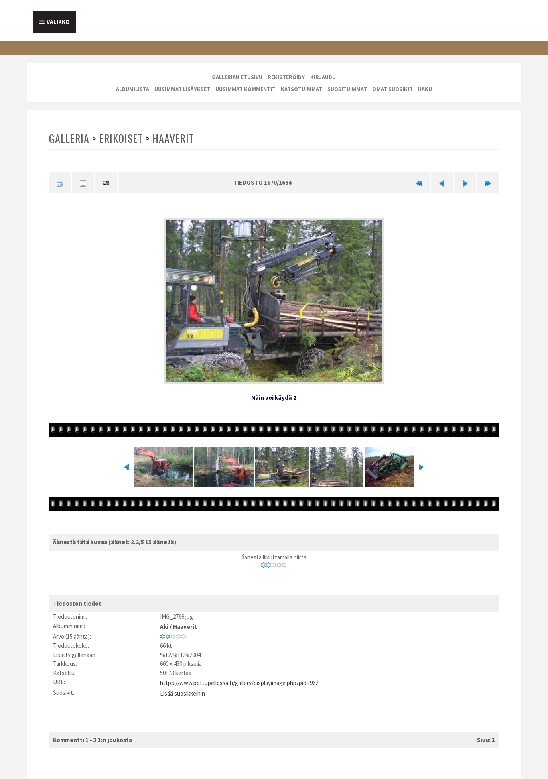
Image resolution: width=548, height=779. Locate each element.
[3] (273, 563)
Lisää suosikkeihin (182, 688)
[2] (268, 563)
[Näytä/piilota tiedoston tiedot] (83, 182)
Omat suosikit (392, 89)
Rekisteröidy (286, 77)
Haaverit (171, 138)
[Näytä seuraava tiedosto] (465, 182)
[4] (279, 563)
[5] (284, 563)
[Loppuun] (488, 182)
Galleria (69, 138)
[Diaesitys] (106, 182)
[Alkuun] (419, 182)
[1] (263, 563)
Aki (164, 624)
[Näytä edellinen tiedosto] (442, 182)
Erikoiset (120, 138)
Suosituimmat (347, 89)
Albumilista (132, 89)
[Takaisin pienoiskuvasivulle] (60, 182)
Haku (425, 89)
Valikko (58, 22)
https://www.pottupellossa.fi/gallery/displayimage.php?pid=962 (239, 678)
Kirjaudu (323, 77)
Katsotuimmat (301, 89)
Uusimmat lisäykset (182, 89)
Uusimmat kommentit (245, 89)
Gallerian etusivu (237, 77)
